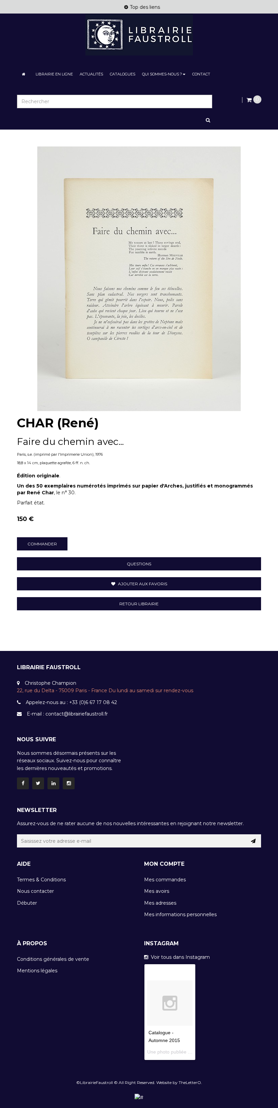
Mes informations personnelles (180, 914)
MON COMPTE (164, 864)
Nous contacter (35, 891)
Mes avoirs (156, 891)
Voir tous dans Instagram (179, 957)
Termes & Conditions (41, 880)
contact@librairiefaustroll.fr (76, 714)
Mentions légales (37, 971)
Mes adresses (160, 903)
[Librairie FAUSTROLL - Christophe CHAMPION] (139, 34)
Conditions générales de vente (53, 959)
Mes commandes (165, 880)
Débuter (27, 903)
